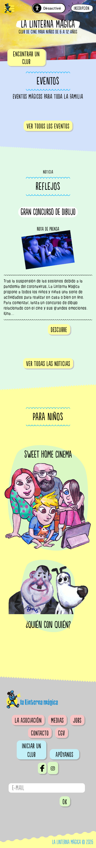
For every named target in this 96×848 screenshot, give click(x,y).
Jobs (77, 720)
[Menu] (9, 8)
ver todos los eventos (48, 126)
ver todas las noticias (48, 364)
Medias (57, 720)
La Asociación (28, 720)
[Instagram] (53, 768)
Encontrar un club (26, 58)
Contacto (40, 733)
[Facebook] (42, 768)
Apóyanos (64, 755)
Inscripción (81, 8)
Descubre (59, 330)
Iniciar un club (31, 750)
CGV (61, 733)
